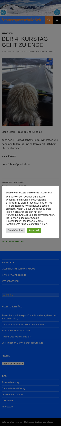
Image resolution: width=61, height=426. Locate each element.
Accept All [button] (34, 230)
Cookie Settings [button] (15, 230)
